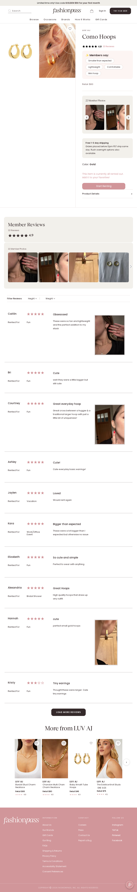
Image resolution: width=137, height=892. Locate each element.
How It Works (82, 19)
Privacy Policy (49, 856)
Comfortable (113, 67)
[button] (21, 50)
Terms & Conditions (52, 861)
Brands (65, 19)
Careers (82, 824)
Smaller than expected (99, 60)
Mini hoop (93, 73)
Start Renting (103, 186)
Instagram (117, 824)
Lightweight (94, 67)
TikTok (115, 830)
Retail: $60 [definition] (87, 84)
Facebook (117, 840)
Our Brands (48, 830)
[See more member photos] (128, 117)
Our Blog (46, 840)
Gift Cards (101, 19)
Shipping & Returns (52, 850)
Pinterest (116, 835)
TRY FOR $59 (120, 11)
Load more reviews (68, 712)
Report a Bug (85, 840)
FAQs (44, 845)
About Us (46, 824)
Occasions (50, 19)
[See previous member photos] (86, 117)
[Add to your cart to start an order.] (92, 11)
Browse (34, 19)
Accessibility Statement (54, 866)
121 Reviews (108, 46)
